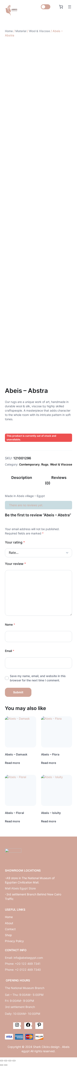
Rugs (44, 464)
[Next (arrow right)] (5, 1065)
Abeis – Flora (50, 754)
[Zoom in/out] (14, 1060)
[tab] (21, 480)
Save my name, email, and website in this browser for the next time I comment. (38, 678)
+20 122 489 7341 (27, 963)
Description (21, 477)
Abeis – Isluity (51, 813)
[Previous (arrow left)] (1, 1065)
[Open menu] (69, 6)
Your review (15, 564)
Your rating (15, 542)
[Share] (5, 1060)
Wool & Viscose (39, 31)
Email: (9, 957)
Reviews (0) (56, 480)
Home (9, 31)
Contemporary (29, 464)
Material (20, 31)
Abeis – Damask (16, 754)
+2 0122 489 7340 (28, 969)
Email (9, 651)
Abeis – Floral (14, 813)
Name (10, 624)
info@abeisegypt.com (28, 957)
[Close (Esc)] (1, 1060)
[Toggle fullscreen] (9, 1060)
